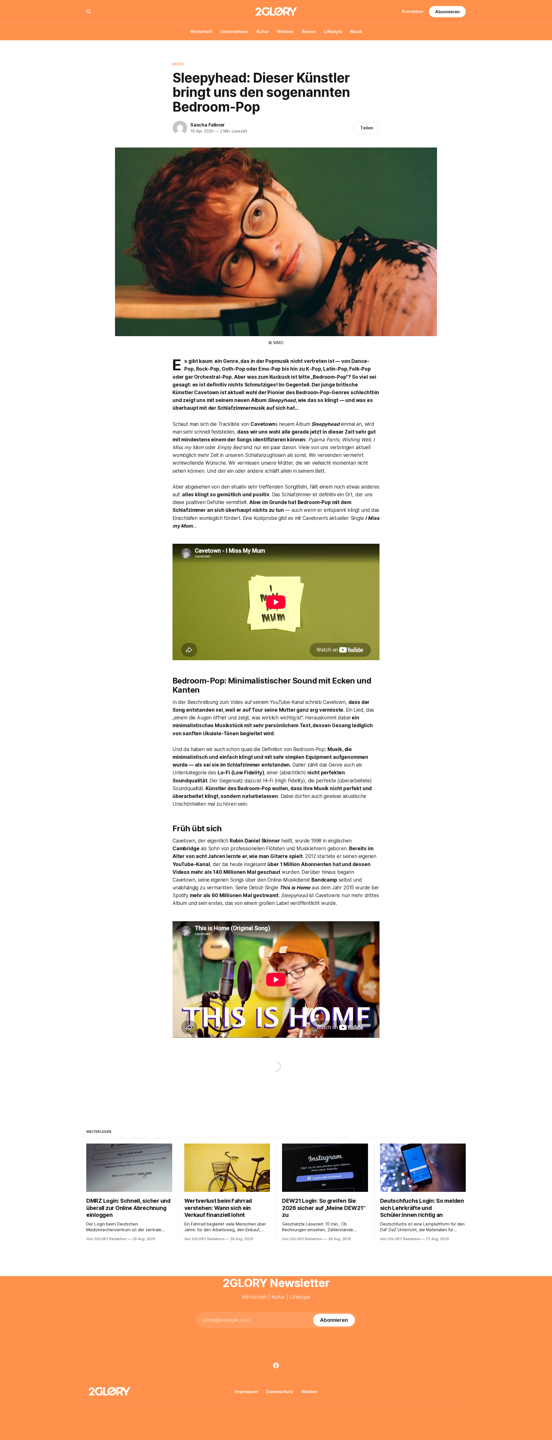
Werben (309, 1391)
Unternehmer (234, 31)
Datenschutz (279, 1391)
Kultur (262, 31)
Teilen (366, 128)
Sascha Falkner (207, 125)
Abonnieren (447, 11)
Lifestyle (333, 31)
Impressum (246, 1391)
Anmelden (412, 11)
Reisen (309, 31)
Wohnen (285, 31)
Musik (356, 31)
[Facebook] (276, 1365)
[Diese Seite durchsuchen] (88, 11)
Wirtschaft (201, 31)
